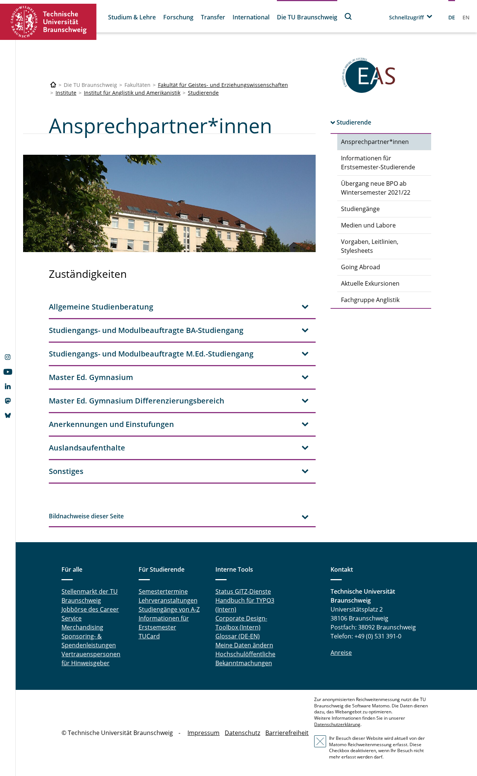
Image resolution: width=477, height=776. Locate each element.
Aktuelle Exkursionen (370, 283)
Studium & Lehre (132, 17)
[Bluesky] (7, 416)
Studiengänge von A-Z (169, 609)
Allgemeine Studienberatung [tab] (101, 307)
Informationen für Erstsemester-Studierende (378, 162)
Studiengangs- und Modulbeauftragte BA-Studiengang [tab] (146, 330)
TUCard (149, 636)
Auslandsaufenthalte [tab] (87, 448)
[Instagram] (7, 358)
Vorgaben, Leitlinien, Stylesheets (369, 246)
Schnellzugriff (406, 17)
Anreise (341, 652)
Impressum (203, 733)
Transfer (213, 17)
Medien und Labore (368, 225)
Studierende (203, 92)
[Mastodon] (7, 401)
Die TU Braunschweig (307, 17)
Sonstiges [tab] (66, 471)
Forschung (178, 17)
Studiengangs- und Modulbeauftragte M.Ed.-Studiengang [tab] (151, 354)
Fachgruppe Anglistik (370, 300)
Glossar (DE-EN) (237, 636)
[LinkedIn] (7, 387)
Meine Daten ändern (244, 645)
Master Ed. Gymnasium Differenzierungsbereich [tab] (136, 401)
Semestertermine (163, 591)
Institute (66, 92)
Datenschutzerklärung (337, 724)
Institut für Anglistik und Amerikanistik (132, 92)
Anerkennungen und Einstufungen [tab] (111, 424)
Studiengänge (360, 209)
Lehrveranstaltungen (168, 600)
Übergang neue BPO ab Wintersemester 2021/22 (375, 188)
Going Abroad (360, 267)
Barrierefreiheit (287, 733)
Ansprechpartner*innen (375, 142)
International (251, 17)
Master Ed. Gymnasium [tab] (91, 377)
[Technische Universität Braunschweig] (48, 22)
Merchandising (82, 627)
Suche (348, 16)
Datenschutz (242, 733)
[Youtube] (7, 372)
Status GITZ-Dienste (243, 591)
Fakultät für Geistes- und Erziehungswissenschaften (223, 84)
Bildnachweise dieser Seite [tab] (86, 516)
